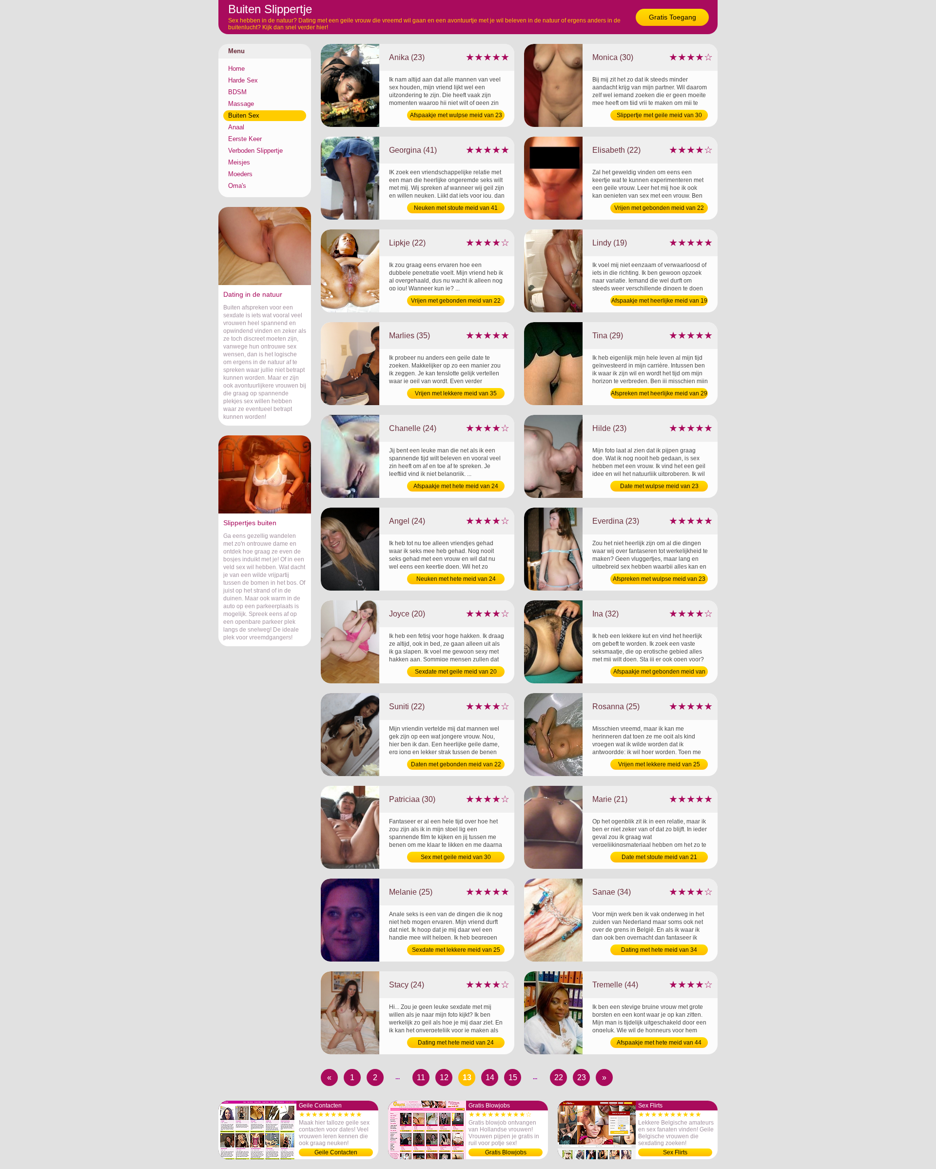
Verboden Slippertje (255, 150)
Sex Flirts (675, 1152)
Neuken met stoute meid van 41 (456, 208)
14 (490, 1077)
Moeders (240, 174)
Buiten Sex (243, 115)
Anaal (236, 127)
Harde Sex (243, 80)
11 (421, 1077)
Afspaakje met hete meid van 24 (455, 486)
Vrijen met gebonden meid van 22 (659, 208)
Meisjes (239, 162)
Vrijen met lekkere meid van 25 (659, 764)
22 (558, 1077)
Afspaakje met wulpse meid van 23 (456, 115)
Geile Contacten (335, 1152)
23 (581, 1077)
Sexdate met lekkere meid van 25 (456, 949)
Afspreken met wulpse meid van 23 (659, 578)
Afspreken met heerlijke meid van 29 (659, 393)
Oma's (237, 185)
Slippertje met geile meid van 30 (659, 115)
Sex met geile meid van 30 (456, 857)
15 (512, 1077)
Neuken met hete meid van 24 (456, 578)
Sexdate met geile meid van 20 (456, 671)
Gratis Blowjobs (505, 1152)
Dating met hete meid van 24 (456, 1042)
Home (236, 68)
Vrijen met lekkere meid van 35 (456, 393)
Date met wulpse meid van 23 (659, 486)
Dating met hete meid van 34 (659, 949)
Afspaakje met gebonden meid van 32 (659, 672)
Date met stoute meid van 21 (659, 857)
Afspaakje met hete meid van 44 (659, 1042)
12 (444, 1077)
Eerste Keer (245, 139)
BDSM (237, 92)
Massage (241, 103)
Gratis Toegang (672, 17)
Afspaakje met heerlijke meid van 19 (659, 300)
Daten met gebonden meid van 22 (456, 764)
